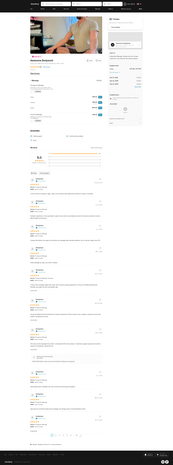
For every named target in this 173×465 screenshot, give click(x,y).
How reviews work (96, 147)
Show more (33, 290)
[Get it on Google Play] (162, 454)
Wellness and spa (126, 9)
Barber (43, 9)
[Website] (125, 109)
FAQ (16, 454)
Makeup (110, 9)
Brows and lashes (82, 9)
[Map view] (125, 40)
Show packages (115, 27)
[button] (42, 4)
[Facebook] (167, 462)
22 (76, 435)
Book (100, 97)
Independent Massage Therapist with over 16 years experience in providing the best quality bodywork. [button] (124, 57)
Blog (5, 454)
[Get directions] (139, 45)
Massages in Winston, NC (44, 444)
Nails (54, 9)
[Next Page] (80, 435)
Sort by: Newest (44, 173)
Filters (35, 173)
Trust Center (42, 454)
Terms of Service (32, 454)
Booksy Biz (55, 454)
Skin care (66, 9)
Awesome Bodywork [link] (56, 444)
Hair (31, 9)
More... (141, 9)
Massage (97, 9)
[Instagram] (163, 462)
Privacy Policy (23, 454)
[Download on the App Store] (149, 454)
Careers (49, 454)
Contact (62, 454)
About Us (11, 454)
